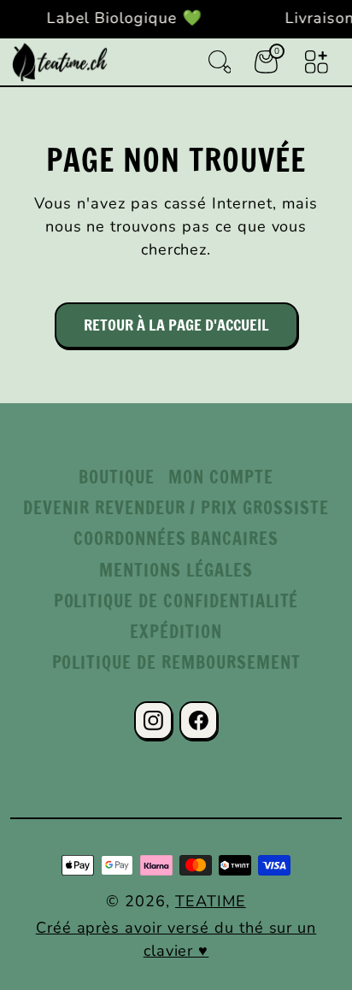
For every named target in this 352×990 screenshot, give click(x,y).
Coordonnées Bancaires (176, 538)
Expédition (176, 631)
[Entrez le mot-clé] (220, 62)
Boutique (117, 477)
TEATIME (210, 901)
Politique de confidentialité (176, 601)
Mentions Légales (175, 570)
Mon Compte (220, 477)
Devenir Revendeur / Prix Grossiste (176, 507)
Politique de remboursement (176, 662)
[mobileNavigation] (316, 62)
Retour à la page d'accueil (176, 324)
